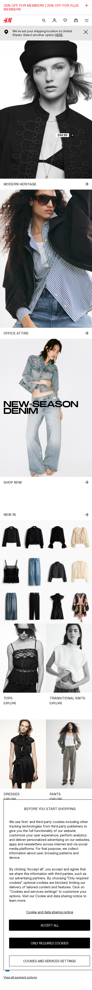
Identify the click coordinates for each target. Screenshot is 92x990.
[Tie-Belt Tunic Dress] (80, 606)
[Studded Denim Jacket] (57, 571)
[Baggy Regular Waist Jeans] (34, 571)
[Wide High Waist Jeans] (11, 606)
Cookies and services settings (49, 961)
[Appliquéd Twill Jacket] (11, 537)
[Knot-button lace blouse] (80, 571)
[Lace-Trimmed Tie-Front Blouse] (80, 537)
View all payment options (20, 977)
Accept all (50, 925)
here (59, 35)
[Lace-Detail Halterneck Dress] (57, 606)
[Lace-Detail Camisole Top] (11, 571)
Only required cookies (50, 943)
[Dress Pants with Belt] (34, 606)
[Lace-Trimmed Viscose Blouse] (57, 537)
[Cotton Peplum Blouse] (34, 537)
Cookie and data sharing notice (49, 912)
